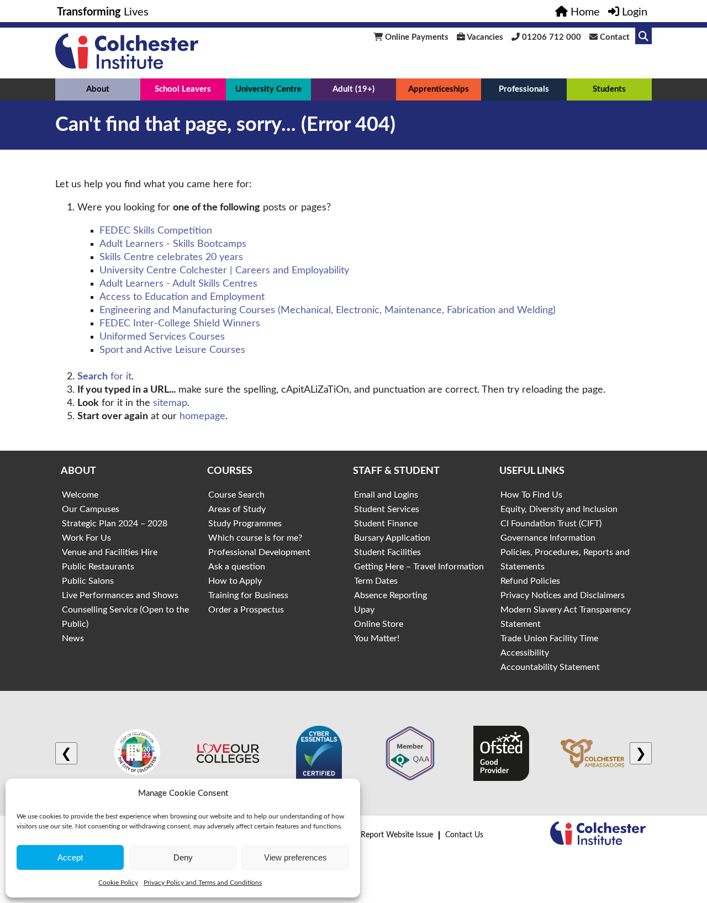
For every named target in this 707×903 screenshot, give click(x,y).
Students (609, 89)
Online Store (378, 624)
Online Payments (416, 37)
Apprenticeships (438, 89)
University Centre (268, 89)
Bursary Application (392, 538)
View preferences (295, 857)
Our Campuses (90, 509)
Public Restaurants (98, 566)
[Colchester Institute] (126, 66)
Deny (183, 857)
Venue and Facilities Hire (109, 552)
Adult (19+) (353, 89)
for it (104, 377)
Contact (614, 37)
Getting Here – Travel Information (419, 566)
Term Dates (376, 581)
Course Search (236, 494)
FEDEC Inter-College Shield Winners (179, 324)
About (97, 89)
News (73, 638)
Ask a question (236, 566)
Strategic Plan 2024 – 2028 (114, 523)
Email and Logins (386, 494)
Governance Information (547, 538)
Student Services (386, 509)
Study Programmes (245, 523)
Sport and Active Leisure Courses (172, 350)
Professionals (524, 89)
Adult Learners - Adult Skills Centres (178, 284)
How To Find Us (531, 494)
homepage (202, 416)
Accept (70, 857)
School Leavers (183, 89)
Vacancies (484, 37)
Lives (103, 12)
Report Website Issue (397, 835)
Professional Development (259, 552)
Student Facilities (387, 552)
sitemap (170, 403)
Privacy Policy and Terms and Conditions (203, 882)
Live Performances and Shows (120, 595)
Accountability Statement (550, 667)
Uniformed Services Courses (162, 337)
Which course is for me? (255, 538)
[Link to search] (643, 36)
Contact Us (464, 835)
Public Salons (88, 581)
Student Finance (386, 523)
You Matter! (376, 638)
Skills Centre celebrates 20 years (171, 257)
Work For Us (86, 538)
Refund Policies (530, 581)
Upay (364, 609)
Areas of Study (237, 509)
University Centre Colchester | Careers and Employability (224, 271)
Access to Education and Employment (182, 297)
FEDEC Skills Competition (155, 231)
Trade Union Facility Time (549, 638)
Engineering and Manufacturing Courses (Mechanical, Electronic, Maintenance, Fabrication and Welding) (327, 310)
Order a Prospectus (246, 609)
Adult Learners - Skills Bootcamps (172, 244)
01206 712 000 (550, 37)
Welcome (80, 494)
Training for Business (248, 595)
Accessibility (524, 652)
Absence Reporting (390, 595)
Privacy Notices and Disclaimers (562, 595)
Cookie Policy (118, 882)
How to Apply (235, 581)
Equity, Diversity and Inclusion (559, 509)
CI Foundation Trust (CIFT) (551, 523)
